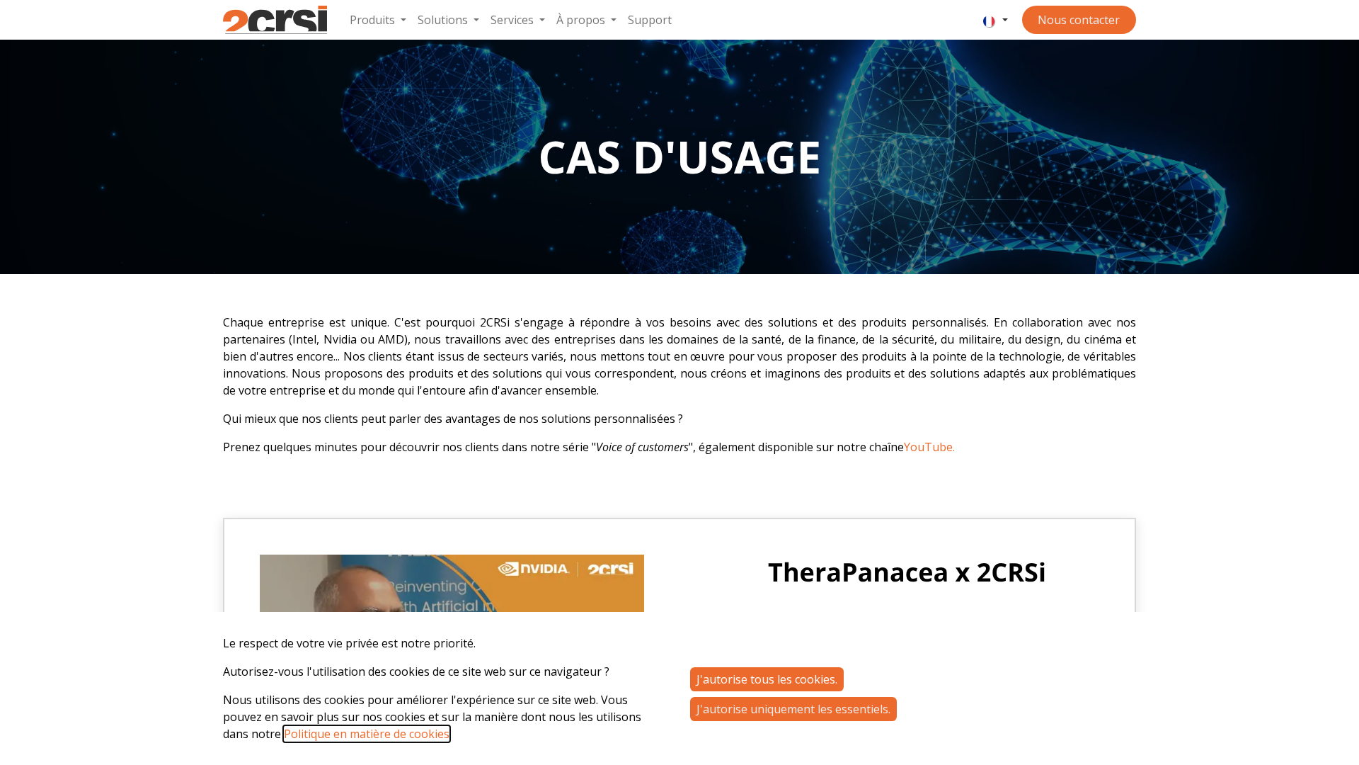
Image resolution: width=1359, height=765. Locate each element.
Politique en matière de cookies (366, 734)
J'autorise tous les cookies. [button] (766, 679)
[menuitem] (378, 20)
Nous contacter (1079, 20)
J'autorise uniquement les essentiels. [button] (793, 709)
